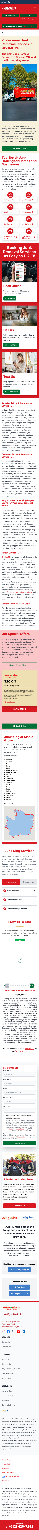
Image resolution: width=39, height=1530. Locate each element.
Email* (5, 1088)
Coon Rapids (10, 780)
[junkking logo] (19, 1308)
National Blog (7, 1391)
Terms (11, 1129)
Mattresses (26, 212)
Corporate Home (8, 1405)
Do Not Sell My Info (8, 1472)
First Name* (7, 1070)
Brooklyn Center (11, 770)
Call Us (30, 15)
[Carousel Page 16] (32, 985)
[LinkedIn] (23, 1331)
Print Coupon (11, 702)
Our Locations (7, 1396)
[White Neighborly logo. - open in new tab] (5, 2)
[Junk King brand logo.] (10, 1218)
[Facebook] (8, 1331)
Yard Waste (26, 224)
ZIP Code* (6, 1106)
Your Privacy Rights (12, 1476)
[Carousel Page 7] (15, 985)
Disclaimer (5, 1481)
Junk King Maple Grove (21, 126)
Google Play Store (21, 1294)
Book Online (11, 15)
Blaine (8, 768)
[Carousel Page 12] (25, 985)
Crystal (8, 785)
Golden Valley (11, 793)
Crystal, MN (6, 557)
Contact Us (6, 1364)
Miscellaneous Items (9, 237)
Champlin (9, 778)
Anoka (8, 764)
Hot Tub (7, 224)
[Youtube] (18, 1331)
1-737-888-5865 (11, 392)
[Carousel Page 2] (6, 985)
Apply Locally (7, 1378)
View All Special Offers (18, 665)
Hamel (8, 797)
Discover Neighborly (18, 1269)
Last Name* (7, 1079)
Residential (12, 882)
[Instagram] (3, 1331)
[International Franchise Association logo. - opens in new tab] (5, 1411)
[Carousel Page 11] (23, 985)
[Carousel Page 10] (21, 985)
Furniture (7, 200)
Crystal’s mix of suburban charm (19, 592)
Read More (18, 1206)
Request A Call (19, 1143)
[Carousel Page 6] (13, 985)
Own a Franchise (8, 1373)
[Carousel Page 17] (34, 985)
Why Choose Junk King (11, 1369)
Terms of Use (6, 1460)
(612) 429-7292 (11, 345)
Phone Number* (8, 1097)
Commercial (29, 882)
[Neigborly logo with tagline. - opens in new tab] (29, 1218)
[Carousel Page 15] (30, 985)
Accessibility (6, 1468)
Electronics (26, 200)
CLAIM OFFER (19, 709)
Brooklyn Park (11, 772)
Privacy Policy (20, 1129)
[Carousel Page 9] (19, 985)
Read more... (9, 803)
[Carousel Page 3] (8, 985)
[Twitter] (13, 1331)
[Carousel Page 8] (17, 985)
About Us (5, 1359)
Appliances (8, 212)
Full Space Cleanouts (26, 237)
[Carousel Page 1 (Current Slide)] (4, 985)
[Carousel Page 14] (28, 985)
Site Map (5, 1400)
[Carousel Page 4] (10, 985)
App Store (21, 1287)
